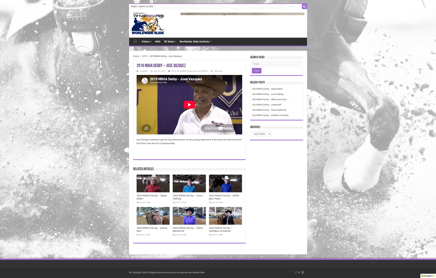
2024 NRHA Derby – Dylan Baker (267, 89)
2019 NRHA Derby (184, 71)
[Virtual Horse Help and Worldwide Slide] (148, 23)
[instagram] (302, 272)
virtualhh (144, 71)
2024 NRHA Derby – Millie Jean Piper (269, 99)
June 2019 (197, 71)
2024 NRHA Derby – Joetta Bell (266, 104)
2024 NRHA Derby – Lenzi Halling (267, 94)
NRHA (205, 71)
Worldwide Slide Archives (194, 41)
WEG (157, 41)
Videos (146, 41)
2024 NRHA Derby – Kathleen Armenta (220, 229)
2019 (144, 56)
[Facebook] (296, 272)
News (171, 41)
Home (135, 41)
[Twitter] (299, 272)
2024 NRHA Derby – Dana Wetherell (269, 110)
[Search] (304, 6)
